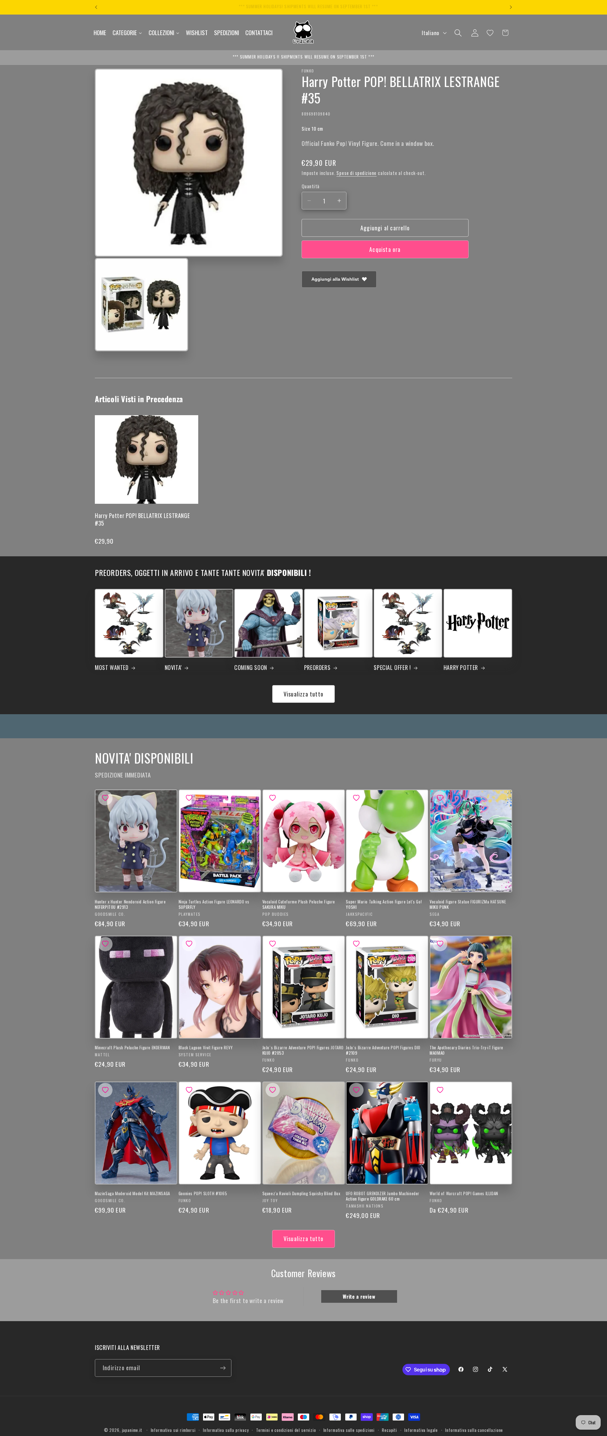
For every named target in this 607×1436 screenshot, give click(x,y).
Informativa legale (421, 1430)
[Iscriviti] (222, 1368)
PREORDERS (317, 667)
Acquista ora (385, 249)
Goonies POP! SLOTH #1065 (203, 1193)
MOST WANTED (112, 667)
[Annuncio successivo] (511, 7)
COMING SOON (250, 667)
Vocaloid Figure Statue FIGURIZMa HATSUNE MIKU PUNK (468, 904)
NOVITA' (173, 667)
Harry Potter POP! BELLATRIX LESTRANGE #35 (142, 519)
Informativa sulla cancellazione (474, 1430)
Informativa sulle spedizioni (349, 1430)
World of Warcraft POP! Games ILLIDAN (464, 1193)
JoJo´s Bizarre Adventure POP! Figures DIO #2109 (383, 1050)
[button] (458, 32)
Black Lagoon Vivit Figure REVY (206, 1047)
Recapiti (389, 1430)
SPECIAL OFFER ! (392, 667)
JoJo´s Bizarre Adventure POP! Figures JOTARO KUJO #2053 (303, 1050)
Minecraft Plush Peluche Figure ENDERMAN (132, 1047)
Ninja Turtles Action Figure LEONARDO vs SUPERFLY (214, 904)
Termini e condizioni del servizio (286, 1430)
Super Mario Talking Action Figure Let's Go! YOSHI (384, 904)
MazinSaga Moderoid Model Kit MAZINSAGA (132, 1193)
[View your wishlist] (490, 33)
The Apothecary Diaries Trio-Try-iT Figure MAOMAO (466, 1050)
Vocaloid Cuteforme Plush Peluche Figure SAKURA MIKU (298, 904)
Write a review (359, 1296)
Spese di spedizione (356, 173)
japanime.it (132, 1430)
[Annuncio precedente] (96, 7)
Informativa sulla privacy (226, 1430)
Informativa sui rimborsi (173, 1430)
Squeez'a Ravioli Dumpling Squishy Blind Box (301, 1193)
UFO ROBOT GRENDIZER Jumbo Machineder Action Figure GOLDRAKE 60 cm (383, 1196)
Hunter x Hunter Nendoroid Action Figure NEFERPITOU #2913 (130, 904)
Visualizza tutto (303, 694)
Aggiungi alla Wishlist (335, 279)
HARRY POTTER (461, 667)
